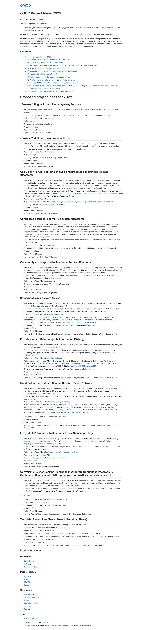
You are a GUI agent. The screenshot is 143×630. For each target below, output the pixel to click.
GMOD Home (29, 561)
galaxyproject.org (69, 202)
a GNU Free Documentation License (59, 625)
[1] (35, 121)
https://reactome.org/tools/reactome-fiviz (40, 441)
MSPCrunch (75, 110)
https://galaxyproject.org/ (54, 314)
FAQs (26, 579)
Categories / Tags (31, 567)
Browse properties (31, 618)
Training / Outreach (31, 597)
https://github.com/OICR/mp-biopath (38, 444)
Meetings (27, 606)
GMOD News (29, 594)
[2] (35, 155)
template (86, 28)
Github (71, 196)
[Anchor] (33, 51)
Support (27, 600)
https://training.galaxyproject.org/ (57, 402)
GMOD (25, 5)
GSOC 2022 (37, 19)
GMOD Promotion (31, 603)
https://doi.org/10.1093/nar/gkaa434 (81, 322)
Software (27, 564)
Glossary (27, 585)
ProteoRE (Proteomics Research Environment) (95, 202)
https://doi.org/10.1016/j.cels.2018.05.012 (72, 412)
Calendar (27, 609)
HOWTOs (27, 582)
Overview (27, 576)
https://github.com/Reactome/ (56, 499)
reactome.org (56, 202)
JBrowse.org (49, 118)
